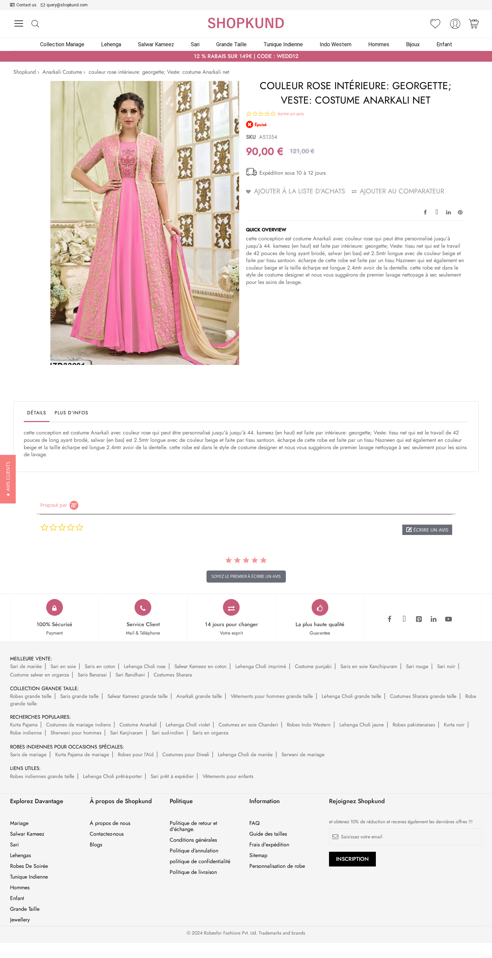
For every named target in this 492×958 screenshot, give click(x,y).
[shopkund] (245, 23)
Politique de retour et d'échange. (193, 826)
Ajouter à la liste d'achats (299, 191)
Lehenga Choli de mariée (245, 754)
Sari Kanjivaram (126, 732)
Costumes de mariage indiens (78, 724)
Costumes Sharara (173, 674)
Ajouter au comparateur (402, 191)
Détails (36, 412)
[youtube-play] (448, 619)
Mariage (19, 823)
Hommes (19, 888)
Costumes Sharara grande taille (423, 696)
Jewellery (20, 920)
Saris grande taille (79, 696)
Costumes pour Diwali (185, 754)
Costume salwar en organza (39, 674)
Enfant (17, 898)
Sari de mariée (26, 666)
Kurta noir (454, 724)
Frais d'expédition (269, 845)
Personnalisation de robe (277, 866)
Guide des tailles (268, 834)
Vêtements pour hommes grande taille (272, 696)
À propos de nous (110, 823)
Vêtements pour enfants (227, 776)
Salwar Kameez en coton (200, 666)
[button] (427, 530)
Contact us (26, 5)
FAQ (254, 823)
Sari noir (446, 666)
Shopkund (24, 72)
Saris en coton (100, 666)
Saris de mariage (28, 754)
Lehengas (20, 855)
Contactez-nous (107, 834)
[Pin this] (460, 211)
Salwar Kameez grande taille (137, 696)
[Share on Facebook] (425, 211)
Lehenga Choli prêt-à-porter (112, 776)
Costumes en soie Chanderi (248, 724)
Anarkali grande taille (199, 696)
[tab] (37, 414)
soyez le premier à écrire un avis (246, 576)
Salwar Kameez (27, 834)
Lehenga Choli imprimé (260, 666)
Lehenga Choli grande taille (351, 696)
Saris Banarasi (92, 674)
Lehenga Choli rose (145, 666)
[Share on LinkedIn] (448, 211)
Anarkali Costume (62, 72)
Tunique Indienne (29, 877)
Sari (14, 845)
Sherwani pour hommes (76, 732)
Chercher (35, 24)
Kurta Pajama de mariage (82, 754)
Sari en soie (63, 666)
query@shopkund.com (67, 5)
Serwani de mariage (303, 754)
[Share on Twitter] (436, 211)
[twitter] (404, 619)
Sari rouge (417, 666)
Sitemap (258, 855)
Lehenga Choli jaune (361, 724)
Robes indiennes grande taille (42, 776)
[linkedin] (434, 619)
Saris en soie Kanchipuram (368, 666)
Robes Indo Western (309, 724)
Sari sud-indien (168, 732)
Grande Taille (24, 909)
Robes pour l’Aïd (136, 754)
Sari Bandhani (130, 674)
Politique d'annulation (194, 851)
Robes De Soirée (29, 866)
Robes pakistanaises (414, 724)
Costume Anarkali (138, 724)
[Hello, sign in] (455, 25)
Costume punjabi (313, 666)
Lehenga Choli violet (188, 724)
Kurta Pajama (23, 724)
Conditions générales (193, 840)
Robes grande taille (31, 696)
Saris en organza (210, 732)
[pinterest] (419, 619)
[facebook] (390, 619)
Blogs (96, 845)
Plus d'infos (71, 412)
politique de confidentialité (200, 861)
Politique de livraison (193, 872)
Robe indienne (26, 732)
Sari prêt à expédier (172, 776)
